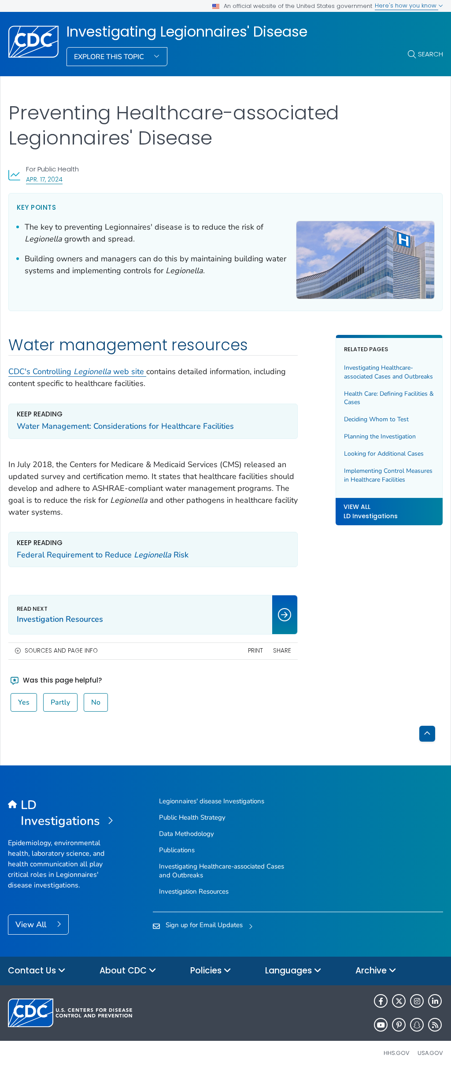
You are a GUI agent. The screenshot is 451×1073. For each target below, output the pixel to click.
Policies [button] (207, 970)
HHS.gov (397, 1053)
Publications (177, 850)
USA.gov (430, 1053)
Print (255, 650)
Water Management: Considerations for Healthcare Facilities (125, 426)
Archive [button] (372, 970)
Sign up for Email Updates (204, 925)
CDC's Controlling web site (77, 371)
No (95, 702)
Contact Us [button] (33, 970)
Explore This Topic (110, 57)
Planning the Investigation (380, 436)
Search (430, 54)
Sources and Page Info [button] (61, 650)
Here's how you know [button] (406, 5)
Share (282, 650)
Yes (24, 702)
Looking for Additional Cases (384, 453)
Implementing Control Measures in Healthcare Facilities (388, 475)
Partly (60, 702)
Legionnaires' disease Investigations (211, 801)
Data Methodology (186, 833)
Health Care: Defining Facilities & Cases (389, 398)
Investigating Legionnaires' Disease (187, 31)
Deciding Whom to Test (376, 419)
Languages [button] (289, 970)
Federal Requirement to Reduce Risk (103, 554)
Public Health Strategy (192, 817)
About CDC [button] (124, 970)
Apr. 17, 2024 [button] (44, 179)
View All (31, 924)
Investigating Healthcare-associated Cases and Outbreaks (388, 372)
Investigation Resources (194, 891)
